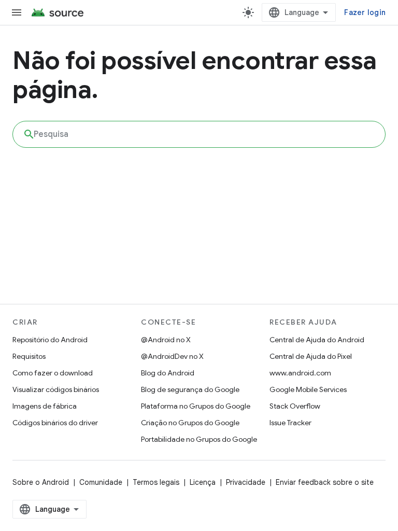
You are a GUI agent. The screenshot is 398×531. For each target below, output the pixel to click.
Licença (203, 482)
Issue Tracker (290, 422)
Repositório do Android (50, 339)
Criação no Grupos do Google (190, 422)
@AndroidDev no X (172, 356)
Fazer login (365, 12)
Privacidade (245, 482)
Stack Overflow (294, 406)
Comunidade (100, 482)
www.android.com (300, 373)
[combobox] (199, 134)
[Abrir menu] (16, 12)
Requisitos (29, 356)
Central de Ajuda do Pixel (310, 356)
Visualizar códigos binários (55, 389)
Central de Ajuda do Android (316, 339)
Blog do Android (167, 373)
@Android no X (166, 339)
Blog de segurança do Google (190, 389)
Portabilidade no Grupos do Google (199, 439)
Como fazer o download (52, 373)
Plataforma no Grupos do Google (195, 406)
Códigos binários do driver (55, 422)
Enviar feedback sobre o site (325, 482)
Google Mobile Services (308, 389)
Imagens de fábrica (44, 406)
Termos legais (156, 482)
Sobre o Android (40, 482)
